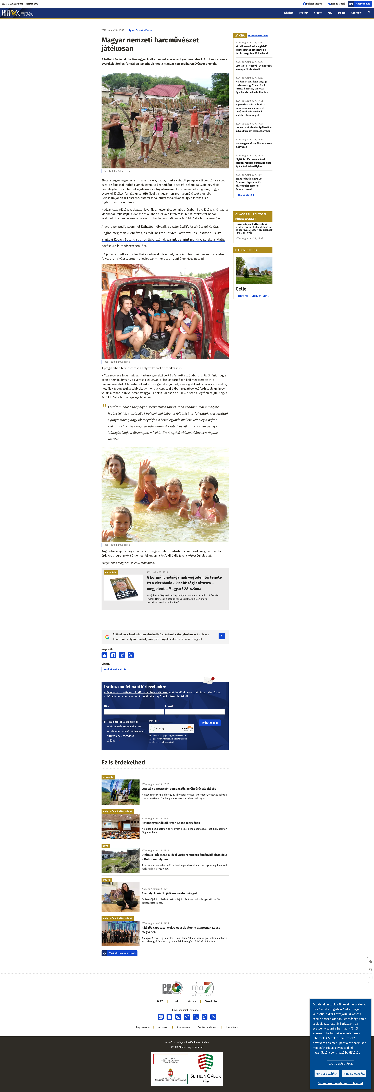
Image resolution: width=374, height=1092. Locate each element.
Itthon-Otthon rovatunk (251, 295)
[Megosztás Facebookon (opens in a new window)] (113, 655)
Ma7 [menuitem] (330, 12)
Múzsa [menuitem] (342, 12)
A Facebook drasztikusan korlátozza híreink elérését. (136, 692)
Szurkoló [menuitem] (356, 12)
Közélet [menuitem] (288, 12)
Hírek (175, 1001)
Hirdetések (232, 1027)
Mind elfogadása (354, 1073)
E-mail (169, 706)
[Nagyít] (371, 962)
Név (106, 706)
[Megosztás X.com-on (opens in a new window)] (131, 655)
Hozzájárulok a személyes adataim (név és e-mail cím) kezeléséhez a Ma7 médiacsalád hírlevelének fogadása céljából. (126, 731)
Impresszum (143, 1027)
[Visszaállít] (371, 977)
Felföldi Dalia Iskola (115, 669)
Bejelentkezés (314, 3)
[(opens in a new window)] (161, 1017)
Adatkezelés (183, 1027)
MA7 (160, 1001)
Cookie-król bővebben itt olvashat (340, 1083)
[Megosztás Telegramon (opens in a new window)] (122, 655)
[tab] (240, 35)
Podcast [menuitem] (303, 12)
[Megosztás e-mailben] (104, 655)
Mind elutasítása (326, 1073)
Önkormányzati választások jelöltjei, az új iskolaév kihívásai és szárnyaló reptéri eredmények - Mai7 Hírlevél (254, 228)
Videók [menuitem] (318, 12)
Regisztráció (338, 3)
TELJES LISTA (245, 195)
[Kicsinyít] (371, 969)
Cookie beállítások (208, 1027)
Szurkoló (211, 1001)
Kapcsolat (163, 1027)
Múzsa (191, 1001)
